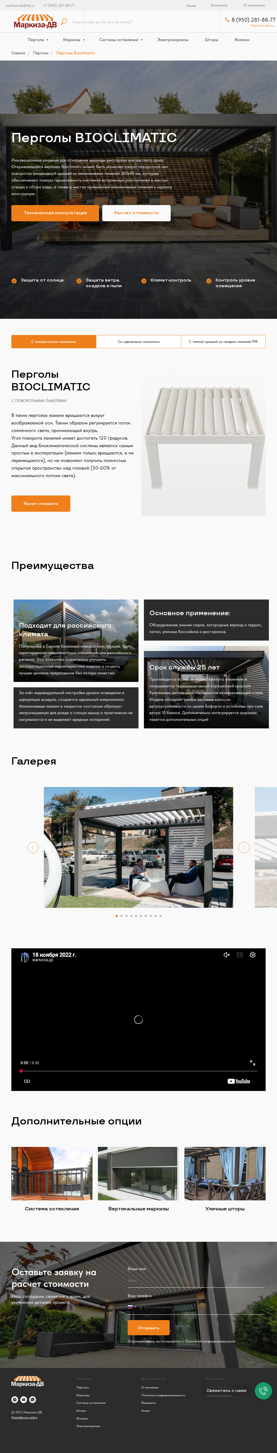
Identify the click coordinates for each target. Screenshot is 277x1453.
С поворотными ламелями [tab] (53, 1149)
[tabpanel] (138, 1252)
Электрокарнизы (173, 39)
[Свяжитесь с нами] (263, 1391)
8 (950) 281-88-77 (253, 19)
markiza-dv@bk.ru (20, 5)
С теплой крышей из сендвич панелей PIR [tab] (223, 1149)
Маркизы (72, 39)
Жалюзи (242, 39)
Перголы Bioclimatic (75, 52)
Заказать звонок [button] (262, 25)
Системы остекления (119, 39)
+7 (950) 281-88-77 (59, 5)
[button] (55, 617)
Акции (191, 6)
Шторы (211, 39)
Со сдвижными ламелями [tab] (139, 1149)
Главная (18, 52)
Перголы (36, 39)
